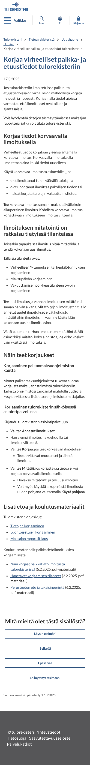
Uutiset (8, 44)
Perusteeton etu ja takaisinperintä (37, 587)
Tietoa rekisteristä (41, 39)
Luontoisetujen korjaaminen (32, 532)
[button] (45, 634)
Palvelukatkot (19, 744)
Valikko (20, 20)
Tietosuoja (16, 738)
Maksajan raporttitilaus (29, 538)
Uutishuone (69, 39)
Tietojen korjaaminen (27, 526)
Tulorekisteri (12, 39)
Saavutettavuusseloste (49, 738)
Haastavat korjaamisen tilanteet (35, 575)
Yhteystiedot (48, 732)
